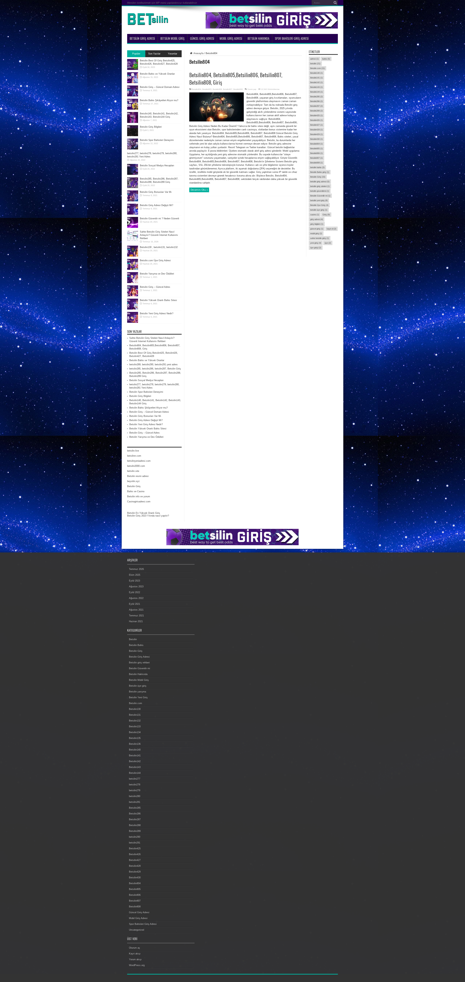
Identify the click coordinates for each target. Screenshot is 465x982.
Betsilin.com (317, 68)
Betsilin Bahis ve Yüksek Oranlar (157, 73)
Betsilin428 (316, 130)
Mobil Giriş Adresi (231, 38)
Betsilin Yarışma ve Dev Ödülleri (157, 273)
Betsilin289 (316, 111)
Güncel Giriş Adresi (202, 38)
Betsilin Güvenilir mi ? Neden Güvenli (159, 218)
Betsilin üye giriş (137, 685)
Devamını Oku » (199, 189)
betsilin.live (133, 450)
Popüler (136, 53)
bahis (326, 59)
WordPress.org (137, 965)
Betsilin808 (238, 89)
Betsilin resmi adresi (138, 476)
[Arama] (335, 2)
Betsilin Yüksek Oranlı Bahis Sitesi (158, 300)
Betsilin (133, 639)
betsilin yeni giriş (319, 200)
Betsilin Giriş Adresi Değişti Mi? (156, 205)
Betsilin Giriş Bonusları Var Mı (156, 192)
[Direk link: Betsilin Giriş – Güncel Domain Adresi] (132, 95)
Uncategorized (136, 929)
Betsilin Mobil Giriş (172, 38)
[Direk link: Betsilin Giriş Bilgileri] (132, 135)
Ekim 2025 (134, 575)
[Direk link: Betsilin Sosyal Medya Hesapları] (132, 174)
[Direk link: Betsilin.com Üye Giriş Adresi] (132, 269)
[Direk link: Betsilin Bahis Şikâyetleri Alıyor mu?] (132, 108)
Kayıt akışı (135, 953)
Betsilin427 (316, 125)
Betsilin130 (135, 709)
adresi (314, 59)
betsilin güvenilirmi (319, 191)
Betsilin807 (227, 89)
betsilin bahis (317, 167)
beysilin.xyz (133, 481)
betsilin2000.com (136, 466)
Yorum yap (251, 89)
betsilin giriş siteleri (320, 186)
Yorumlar (172, 53)
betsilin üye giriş (318, 210)
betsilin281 (134, 802)
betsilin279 (134, 790)
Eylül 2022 (134, 592)
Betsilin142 (316, 82)
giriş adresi (316, 219)
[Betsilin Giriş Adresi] (148, 25)
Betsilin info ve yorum (138, 496)
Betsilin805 (207, 89)
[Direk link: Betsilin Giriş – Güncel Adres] (132, 295)
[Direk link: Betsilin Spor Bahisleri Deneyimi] (132, 148)
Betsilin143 (316, 87)
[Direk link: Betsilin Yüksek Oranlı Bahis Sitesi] (132, 308)
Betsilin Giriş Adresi (142, 38)
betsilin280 (134, 796)
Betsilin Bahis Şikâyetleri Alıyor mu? (159, 100)
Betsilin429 (316, 134)
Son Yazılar (154, 53)
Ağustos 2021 (136, 609)
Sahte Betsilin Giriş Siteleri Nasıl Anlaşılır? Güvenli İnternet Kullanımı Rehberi (159, 235)
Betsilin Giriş (317, 177)
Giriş (326, 215)
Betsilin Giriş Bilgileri (151, 126)
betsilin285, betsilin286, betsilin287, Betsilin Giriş (155, 368)
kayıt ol (331, 229)
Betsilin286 (316, 101)
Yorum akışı (135, 959)
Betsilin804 (196, 89)
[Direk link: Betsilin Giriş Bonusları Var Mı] (132, 200)
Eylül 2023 (134, 580)
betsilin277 (134, 778)
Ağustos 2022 (136, 598)
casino (314, 215)
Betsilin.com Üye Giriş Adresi (155, 260)
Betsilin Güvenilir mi (320, 196)
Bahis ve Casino (135, 491)
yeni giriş (315, 243)
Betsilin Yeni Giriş (138, 697)
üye (328, 243)
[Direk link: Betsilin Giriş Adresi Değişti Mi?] (132, 213)
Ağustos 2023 (136, 586)
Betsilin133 (135, 726)
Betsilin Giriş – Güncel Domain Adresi (159, 87)
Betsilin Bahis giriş (319, 172)
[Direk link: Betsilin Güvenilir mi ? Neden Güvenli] (132, 227)
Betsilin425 (316, 115)
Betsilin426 (316, 120)
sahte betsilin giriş (319, 238)
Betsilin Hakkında (258, 38)
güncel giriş (316, 229)
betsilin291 (134, 842)
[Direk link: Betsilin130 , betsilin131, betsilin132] (132, 255)
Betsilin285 (316, 96)
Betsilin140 (316, 73)
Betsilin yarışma (137, 691)
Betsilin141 (316, 78)
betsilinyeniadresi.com (139, 461)
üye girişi (315, 248)
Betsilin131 (135, 714)
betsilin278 (134, 784)
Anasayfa (198, 53)
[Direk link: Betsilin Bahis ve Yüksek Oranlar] (132, 82)
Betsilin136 (135, 744)
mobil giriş (316, 233)
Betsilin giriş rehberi (139, 662)
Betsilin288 (135, 825)
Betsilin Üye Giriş (319, 205)
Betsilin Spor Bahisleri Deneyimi (157, 140)
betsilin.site (133, 471)
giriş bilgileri (316, 224)
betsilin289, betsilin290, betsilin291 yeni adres (153, 364)
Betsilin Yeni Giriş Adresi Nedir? (156, 313)
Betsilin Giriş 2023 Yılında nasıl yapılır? (148, 515)
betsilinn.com (134, 455)
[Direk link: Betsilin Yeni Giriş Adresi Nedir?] (132, 322)
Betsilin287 (316, 106)
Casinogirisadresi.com (138, 501)
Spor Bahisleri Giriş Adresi (292, 38)
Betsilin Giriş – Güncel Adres (155, 287)
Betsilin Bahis (136, 645)
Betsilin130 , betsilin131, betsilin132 (159, 247)
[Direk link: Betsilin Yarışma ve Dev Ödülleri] (132, 282)
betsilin (315, 63)
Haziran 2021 (136, 621)
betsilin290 (134, 836)
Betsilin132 (135, 720)
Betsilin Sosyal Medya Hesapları (157, 165)
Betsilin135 (135, 738)
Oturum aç (134, 947)
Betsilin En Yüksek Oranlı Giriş (143, 513)
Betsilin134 (135, 732)
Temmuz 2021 (136, 615)
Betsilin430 (316, 139)
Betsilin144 (316, 92)
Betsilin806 (217, 89)
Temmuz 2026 (136, 569)
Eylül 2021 (134, 604)
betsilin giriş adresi (319, 181)
